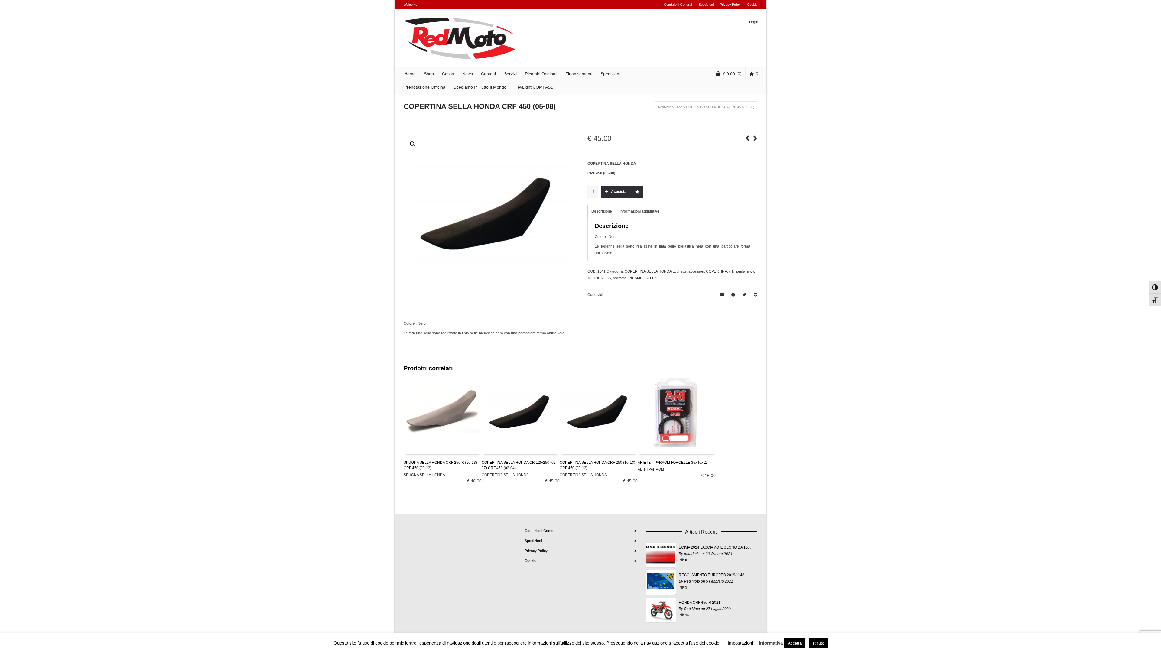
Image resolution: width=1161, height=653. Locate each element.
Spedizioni (706, 4)
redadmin (692, 554)
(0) (732, 73)
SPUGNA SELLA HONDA (424, 475)
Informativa (771, 642)
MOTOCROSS (599, 278)
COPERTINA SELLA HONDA (648, 271)
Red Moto (692, 581)
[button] (412, 144)
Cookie (752, 4)
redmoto (619, 278)
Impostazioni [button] (740, 642)
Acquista (618, 192)
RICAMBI (635, 278)
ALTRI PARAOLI (651, 469)
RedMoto (664, 107)
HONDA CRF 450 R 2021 (699, 602)
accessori (696, 271)
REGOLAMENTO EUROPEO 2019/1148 (711, 575)
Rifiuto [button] (818, 643)
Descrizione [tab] (601, 211)
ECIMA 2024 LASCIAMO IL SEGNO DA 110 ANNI (716, 547)
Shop (678, 107)
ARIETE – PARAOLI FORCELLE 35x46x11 (672, 462)
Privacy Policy (730, 4)
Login (753, 22)
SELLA (651, 278)
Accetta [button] (795, 643)
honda (740, 271)
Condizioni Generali (678, 4)
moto (751, 271)
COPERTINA (716, 271)
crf (731, 271)
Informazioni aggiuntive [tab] (639, 211)
